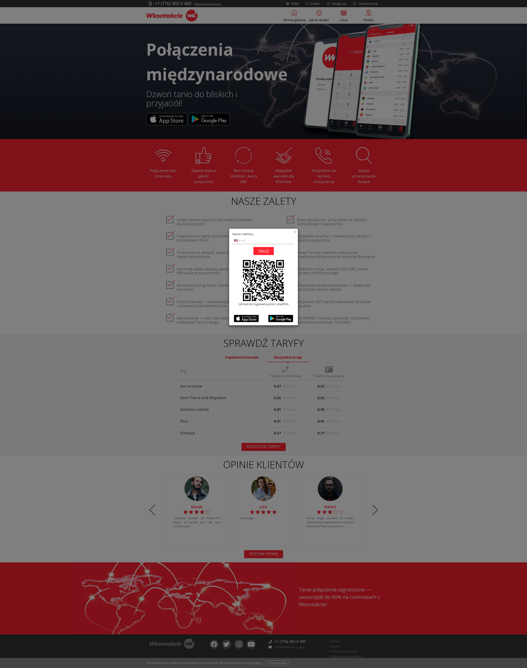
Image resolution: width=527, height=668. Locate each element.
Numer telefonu (242, 234)
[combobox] (237, 240)
